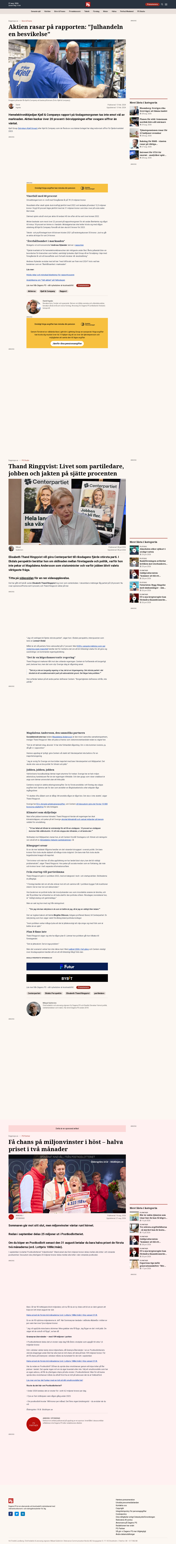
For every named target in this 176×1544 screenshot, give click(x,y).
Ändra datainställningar (125, 1534)
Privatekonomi (75, 11)
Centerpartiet (34, 993)
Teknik (86, 11)
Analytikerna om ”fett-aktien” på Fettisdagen (45, 280)
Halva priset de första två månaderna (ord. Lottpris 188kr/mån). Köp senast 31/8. (61, 1315)
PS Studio (141, 11)
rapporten (79, 245)
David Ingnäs (48, 301)
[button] (67, 966)
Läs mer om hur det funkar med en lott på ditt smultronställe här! (54, 1380)
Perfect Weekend (126, 11)
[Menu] (166, 4)
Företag (96, 11)
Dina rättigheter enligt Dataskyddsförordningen (135, 1517)
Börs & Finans (59, 11)
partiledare (99, 993)
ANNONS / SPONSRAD (51, 1418)
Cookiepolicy (121, 1514)
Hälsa (114, 11)
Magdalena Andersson (62, 737)
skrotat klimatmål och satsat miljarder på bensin (82, 819)
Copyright (120, 1508)
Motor (105, 11)
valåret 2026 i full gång (79, 949)
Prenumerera (152, 4)
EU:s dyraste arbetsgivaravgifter (50, 804)
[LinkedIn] (23, 1514)
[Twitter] (17, 1514)
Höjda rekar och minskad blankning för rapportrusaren (50, 275)
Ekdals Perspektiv (53, 993)
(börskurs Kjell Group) (28, 128)
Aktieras (32, 291)
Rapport (63, 291)
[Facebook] (11, 1514)
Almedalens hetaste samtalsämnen (55, 840)
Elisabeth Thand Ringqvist (78, 993)
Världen (47, 11)
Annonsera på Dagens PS (126, 1523)
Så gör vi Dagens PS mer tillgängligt (131, 1531)
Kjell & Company (47, 291)
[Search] (162, 4)
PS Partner (26, 1136)
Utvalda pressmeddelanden (127, 1502)
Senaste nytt (35, 11)
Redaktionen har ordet (125, 1525)
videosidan (26, 578)
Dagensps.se (13, 21)
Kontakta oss (121, 1505)
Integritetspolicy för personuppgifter (131, 1511)
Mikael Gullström (50, 1003)
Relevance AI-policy (124, 1520)
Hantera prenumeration (125, 1500)
